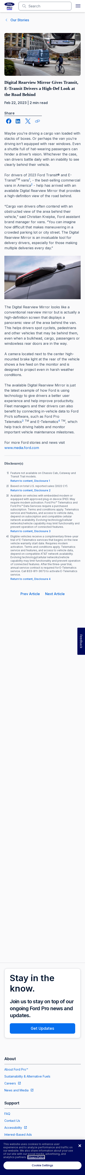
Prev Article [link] (30, 594)
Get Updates (42, 1028)
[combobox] (48, 6)
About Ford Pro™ (16, 1069)
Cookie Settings (42, 1165)
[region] (42, 1157)
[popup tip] (37, 121)
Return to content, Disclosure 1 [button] (30, 480)
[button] (78, 6)
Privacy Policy (36, 1157)
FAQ (7, 1114)
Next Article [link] (55, 594)
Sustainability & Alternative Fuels (27, 1076)
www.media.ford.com (21, 448)
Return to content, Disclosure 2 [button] (30, 490)
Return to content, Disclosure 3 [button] (30, 531)
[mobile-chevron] (6, 20)
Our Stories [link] (19, 20)
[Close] (80, 1145)
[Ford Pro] (9, 6)
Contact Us (12, 1120)
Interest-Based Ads (18, 1134)
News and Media (16, 1090)
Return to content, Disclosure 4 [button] (30, 579)
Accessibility (13, 1127)
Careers (10, 1083)
